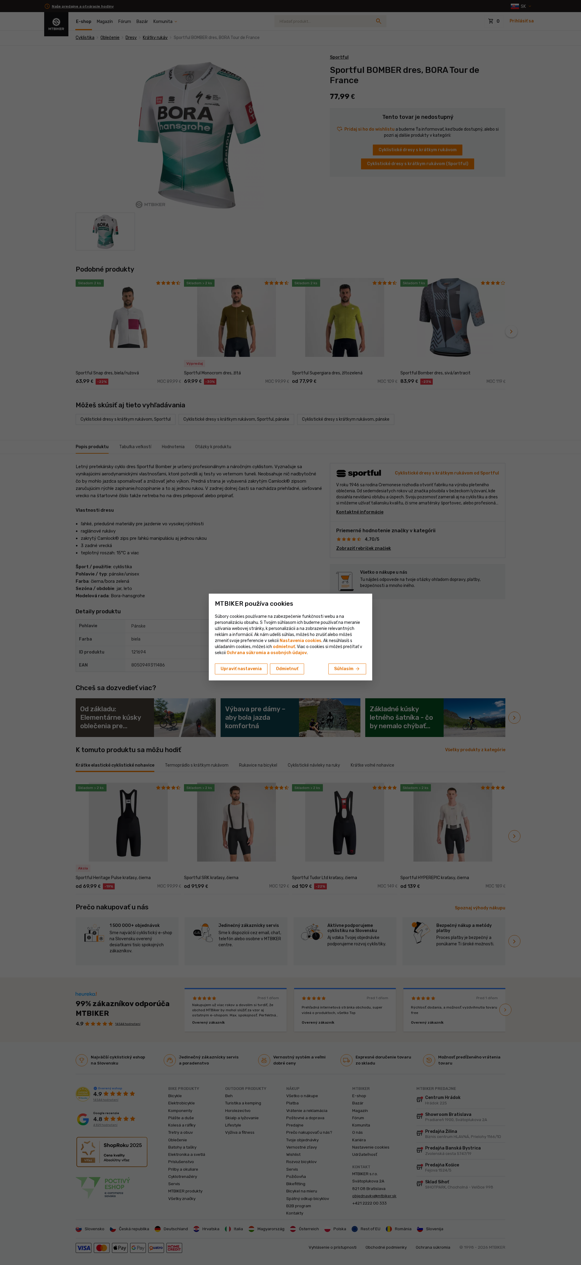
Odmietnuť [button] (287, 668)
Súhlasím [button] (347, 669)
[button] (284, 646)
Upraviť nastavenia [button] (241, 668)
